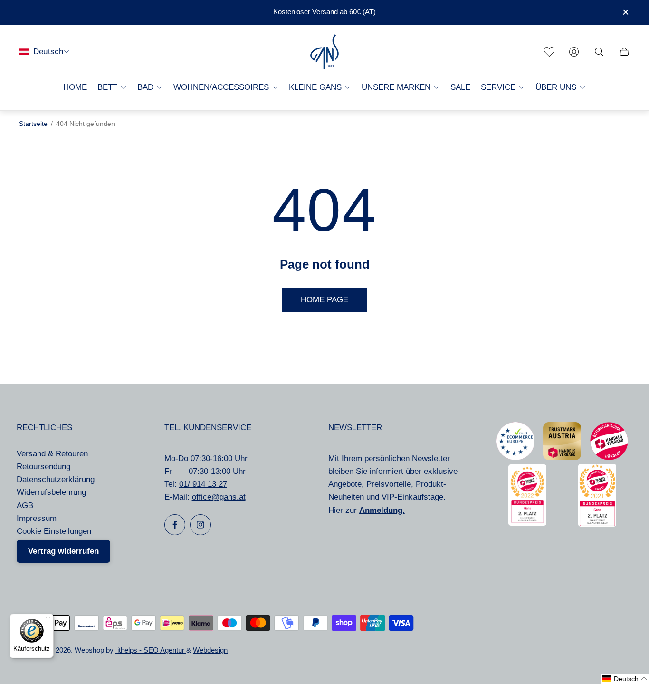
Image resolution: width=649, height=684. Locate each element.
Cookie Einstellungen (54, 531)
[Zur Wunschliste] (549, 51)
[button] (625, 679)
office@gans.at (219, 496)
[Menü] (48, 619)
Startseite (33, 123)
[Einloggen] (573, 51)
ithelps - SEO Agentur (150, 650)
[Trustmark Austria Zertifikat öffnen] (562, 457)
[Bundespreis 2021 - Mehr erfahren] (597, 524)
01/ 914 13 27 (203, 484)
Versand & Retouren (52, 453)
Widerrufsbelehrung (51, 492)
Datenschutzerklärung (56, 479)
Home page (324, 299)
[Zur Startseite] (324, 51)
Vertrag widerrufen (63, 551)
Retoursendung (43, 466)
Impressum (37, 518)
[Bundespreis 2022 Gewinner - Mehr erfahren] (527, 523)
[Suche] (599, 51)
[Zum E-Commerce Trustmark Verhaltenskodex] (515, 457)
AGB (25, 505)
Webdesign (210, 650)
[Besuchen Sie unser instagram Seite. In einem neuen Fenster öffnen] (200, 524)
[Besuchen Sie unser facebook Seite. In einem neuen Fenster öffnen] (174, 524)
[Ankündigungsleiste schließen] (625, 12)
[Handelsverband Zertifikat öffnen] (609, 457)
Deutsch (48, 51)
